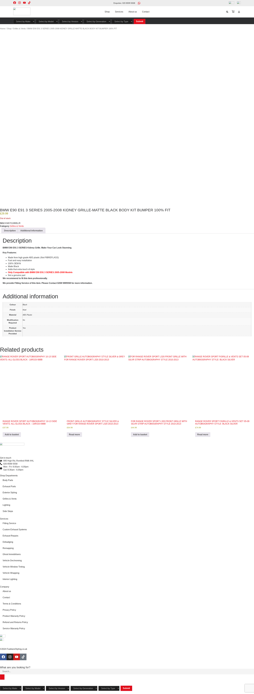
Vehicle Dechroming (12, 560)
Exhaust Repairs (10, 536)
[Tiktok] (29, 2)
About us (132, 12)
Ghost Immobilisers (12, 554)
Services (119, 12)
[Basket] (233, 11)
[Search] (2, 677)
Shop (107, 12)
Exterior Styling (10, 492)
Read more (74, 434)
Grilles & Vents (19, 29)
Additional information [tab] (31, 230)
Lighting (6, 505)
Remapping (8, 548)
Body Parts (8, 480)
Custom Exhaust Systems (15, 529)
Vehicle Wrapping (11, 573)
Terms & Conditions (12, 604)
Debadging (8, 542)
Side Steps (8, 511)
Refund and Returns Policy (15, 622)
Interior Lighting (10, 579)
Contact (145, 12)
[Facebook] (14, 2)
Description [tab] (10, 230)
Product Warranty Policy (14, 616)
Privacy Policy (9, 610)
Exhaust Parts (9, 486)
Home (2, 29)
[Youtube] (24, 2)
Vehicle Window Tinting (14, 567)
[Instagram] (19, 2)
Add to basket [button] (12, 434)
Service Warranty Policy (14, 628)
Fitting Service (9, 523)
